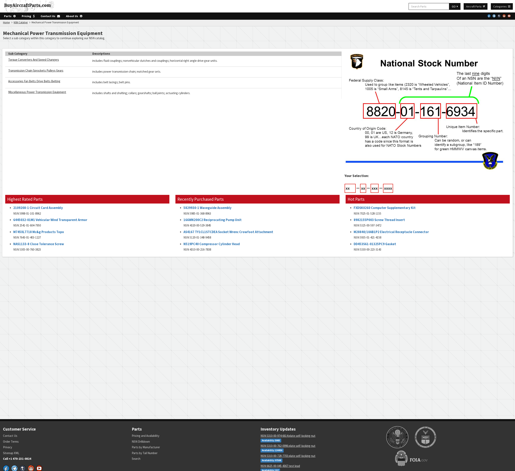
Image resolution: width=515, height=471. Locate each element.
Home (6, 22)
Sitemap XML (11, 453)
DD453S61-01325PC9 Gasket (375, 244)
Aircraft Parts (474, 6)
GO (454, 6)
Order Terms (11, 441)
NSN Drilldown (141, 441)
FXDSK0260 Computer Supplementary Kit (385, 208)
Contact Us (49, 16)
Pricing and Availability (145, 436)
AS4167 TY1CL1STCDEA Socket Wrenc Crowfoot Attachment (228, 232)
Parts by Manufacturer (146, 447)
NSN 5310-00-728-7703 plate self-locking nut (288, 456)
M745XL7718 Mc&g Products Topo (38, 232)
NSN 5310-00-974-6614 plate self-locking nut (288, 436)
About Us (73, 16)
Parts (8, 16)
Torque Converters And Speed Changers (33, 60)
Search (136, 459)
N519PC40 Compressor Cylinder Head (211, 244)
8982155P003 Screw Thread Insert (379, 220)
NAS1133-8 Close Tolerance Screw (38, 244)
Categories (500, 6)
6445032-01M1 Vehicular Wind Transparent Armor (50, 220)
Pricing (27, 16)
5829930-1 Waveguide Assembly (207, 208)
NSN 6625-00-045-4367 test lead (280, 466)
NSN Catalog (21, 22)
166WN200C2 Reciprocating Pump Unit (212, 220)
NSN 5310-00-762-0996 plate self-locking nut (288, 446)
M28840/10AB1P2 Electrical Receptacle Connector (391, 232)
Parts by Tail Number (145, 453)
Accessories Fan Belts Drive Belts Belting (34, 81)
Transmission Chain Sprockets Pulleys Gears (35, 70)
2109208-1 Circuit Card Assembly (38, 208)
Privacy (7, 447)
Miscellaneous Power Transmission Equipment (37, 92)
